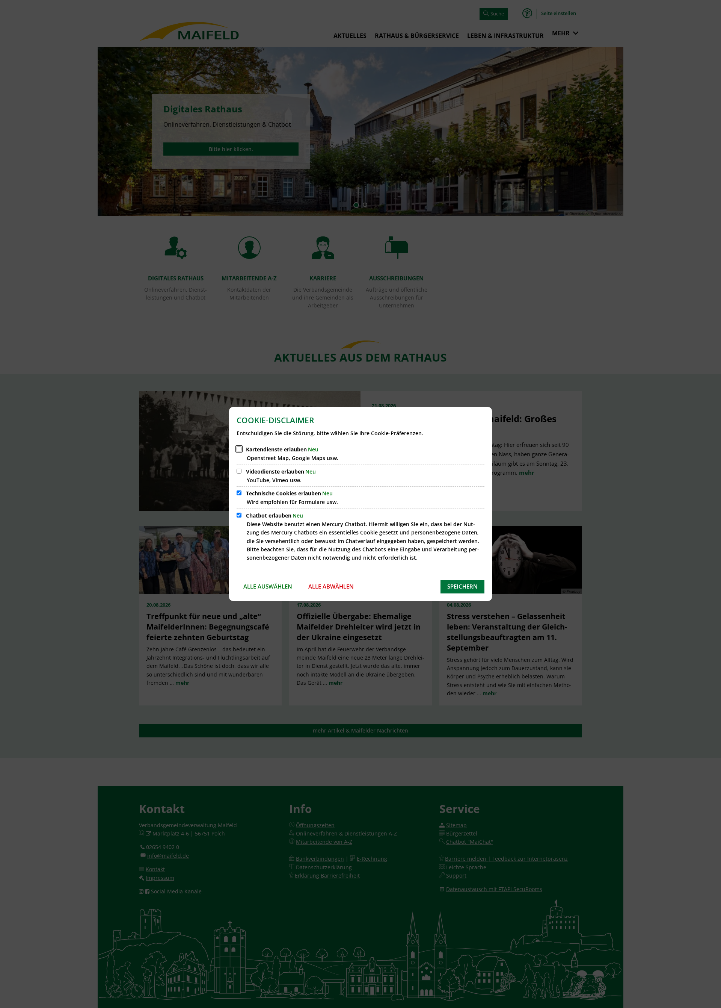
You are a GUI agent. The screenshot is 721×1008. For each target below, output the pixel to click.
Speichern (462, 586)
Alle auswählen (267, 586)
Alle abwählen (331, 586)
